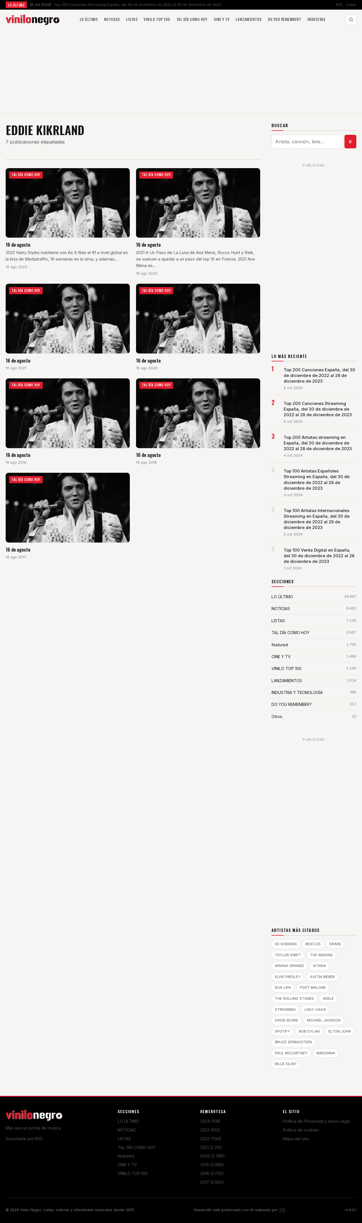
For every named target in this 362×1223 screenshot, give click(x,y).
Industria (316, 19)
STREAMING (285, 1009)
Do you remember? (284, 19)
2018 (212, 1173)
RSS (339, 5)
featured (126, 1155)
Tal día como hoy (191, 19)
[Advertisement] (181, 71)
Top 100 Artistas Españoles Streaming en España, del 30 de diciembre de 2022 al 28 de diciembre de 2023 (317, 480)
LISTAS (124, 1138)
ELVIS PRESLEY (288, 977)
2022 (210, 1138)
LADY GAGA (315, 1009)
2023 (210, 1129)
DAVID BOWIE (286, 1020)
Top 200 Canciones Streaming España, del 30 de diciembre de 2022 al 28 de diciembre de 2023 (318, 409)
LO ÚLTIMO (128, 1121)
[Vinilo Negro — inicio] (32, 19)
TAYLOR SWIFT (288, 955)
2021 (211, 1147)
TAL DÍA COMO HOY (137, 1147)
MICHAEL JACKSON (324, 1020)
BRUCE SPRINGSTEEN (293, 1042)
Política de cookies (301, 1129)
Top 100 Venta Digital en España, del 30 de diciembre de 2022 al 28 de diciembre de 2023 (319, 556)
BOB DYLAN (309, 1031)
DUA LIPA (283, 987)
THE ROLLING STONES (294, 998)
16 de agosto (18, 244)
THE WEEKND (321, 955)
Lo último (89, 19)
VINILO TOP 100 (133, 1173)
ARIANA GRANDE (289, 966)
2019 (212, 1164)
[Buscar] (351, 19)
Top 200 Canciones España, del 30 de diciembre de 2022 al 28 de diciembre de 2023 (319, 375)
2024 (210, 1121)
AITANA (319, 966)
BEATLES (313, 944)
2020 (212, 1155)
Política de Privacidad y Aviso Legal (316, 1121)
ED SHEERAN (286, 944)
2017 (212, 1182)
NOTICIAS (127, 1129)
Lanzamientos (248, 19)
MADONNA (325, 1053)
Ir (350, 141)
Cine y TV (222, 19)
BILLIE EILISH (285, 1064)
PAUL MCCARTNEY (291, 1053)
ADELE (328, 998)
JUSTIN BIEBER (322, 977)
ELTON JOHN (339, 1031)
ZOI (282, 1210)
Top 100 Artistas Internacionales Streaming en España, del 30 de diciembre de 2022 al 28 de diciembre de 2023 (317, 519)
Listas (351, 5)
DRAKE (335, 944)
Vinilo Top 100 (157, 19)
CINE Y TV (127, 1164)
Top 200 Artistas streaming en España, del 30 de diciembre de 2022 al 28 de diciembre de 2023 (318, 443)
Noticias (112, 19)
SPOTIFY (282, 1031)
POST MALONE (313, 987)
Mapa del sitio (296, 1138)
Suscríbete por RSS (24, 1138)
